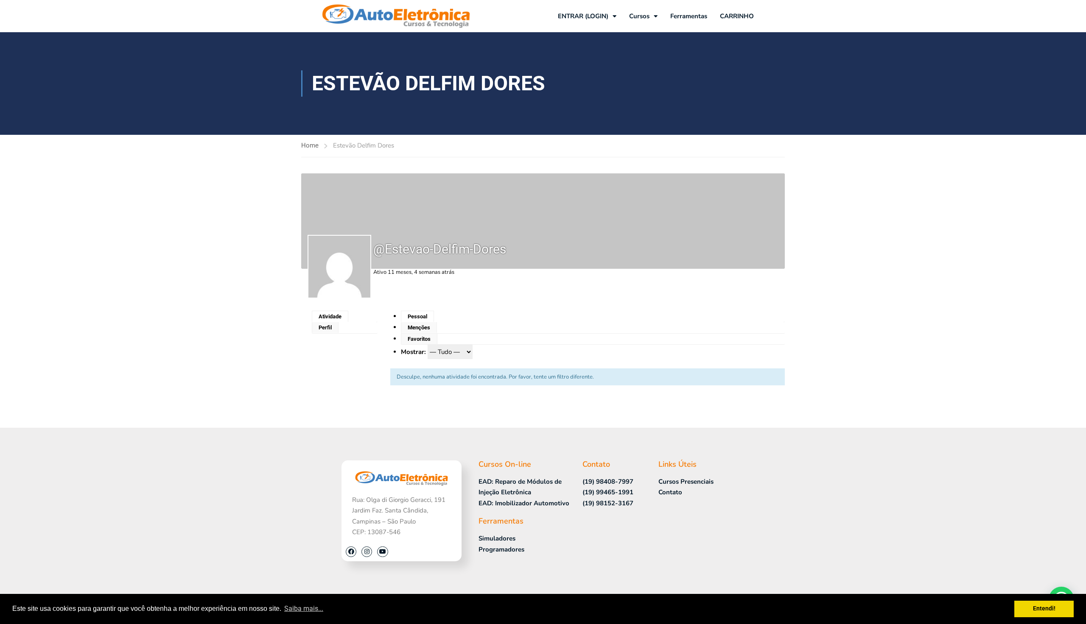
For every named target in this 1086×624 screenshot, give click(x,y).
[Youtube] (382, 551)
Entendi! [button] (1044, 608)
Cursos (639, 16)
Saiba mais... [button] (303, 608)
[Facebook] (351, 551)
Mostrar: (413, 352)
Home (310, 145)
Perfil (325, 327)
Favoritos (419, 339)
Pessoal (417, 316)
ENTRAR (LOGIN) (583, 16)
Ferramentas (688, 16)
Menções (419, 327)
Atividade (330, 316)
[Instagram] (366, 551)
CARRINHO (737, 16)
